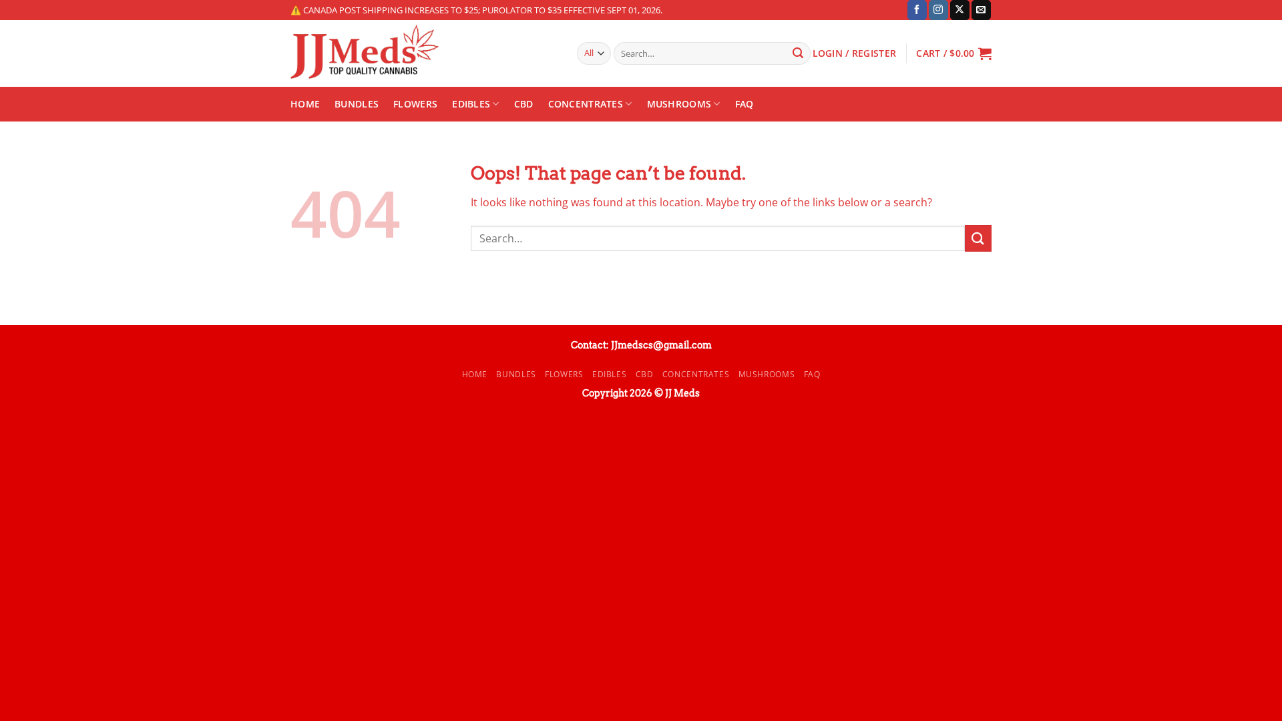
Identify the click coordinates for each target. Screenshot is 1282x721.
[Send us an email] (981, 10)
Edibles (471, 103)
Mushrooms (679, 103)
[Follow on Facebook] (917, 10)
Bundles (357, 103)
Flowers (415, 103)
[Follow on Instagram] (938, 10)
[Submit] (798, 53)
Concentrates (585, 103)
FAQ (744, 103)
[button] (954, 53)
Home (305, 103)
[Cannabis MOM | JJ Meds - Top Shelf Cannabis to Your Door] (423, 53)
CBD (523, 103)
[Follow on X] (960, 10)
